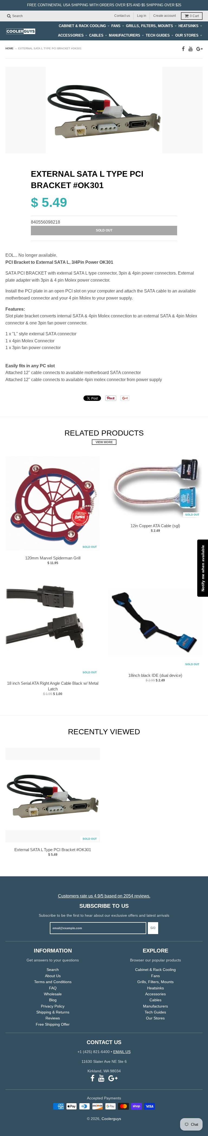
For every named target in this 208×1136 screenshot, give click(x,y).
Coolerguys (111, 1118)
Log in (141, 16)
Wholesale (53, 994)
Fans (116, 26)
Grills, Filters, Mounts (149, 26)
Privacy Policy (52, 1006)
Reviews (53, 1018)
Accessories (71, 35)
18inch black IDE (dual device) (155, 675)
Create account (164, 16)
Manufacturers (124, 35)
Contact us (122, 16)
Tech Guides (158, 35)
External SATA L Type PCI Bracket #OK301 (52, 849)
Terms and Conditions (53, 982)
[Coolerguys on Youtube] (190, 49)
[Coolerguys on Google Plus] (199, 49)
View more (104, 442)
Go (153, 927)
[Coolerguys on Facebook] (183, 49)
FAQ (53, 988)
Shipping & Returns (52, 1012)
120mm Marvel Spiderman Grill (52, 558)
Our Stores (187, 35)
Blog (53, 1000)
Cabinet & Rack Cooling (82, 26)
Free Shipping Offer (53, 1024)
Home (9, 48)
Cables (96, 35)
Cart (194, 16)
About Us (53, 976)
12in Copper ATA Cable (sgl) (155, 525)
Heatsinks (188, 26)
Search (53, 969)
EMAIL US (122, 1052)
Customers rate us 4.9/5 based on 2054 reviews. (104, 896)
